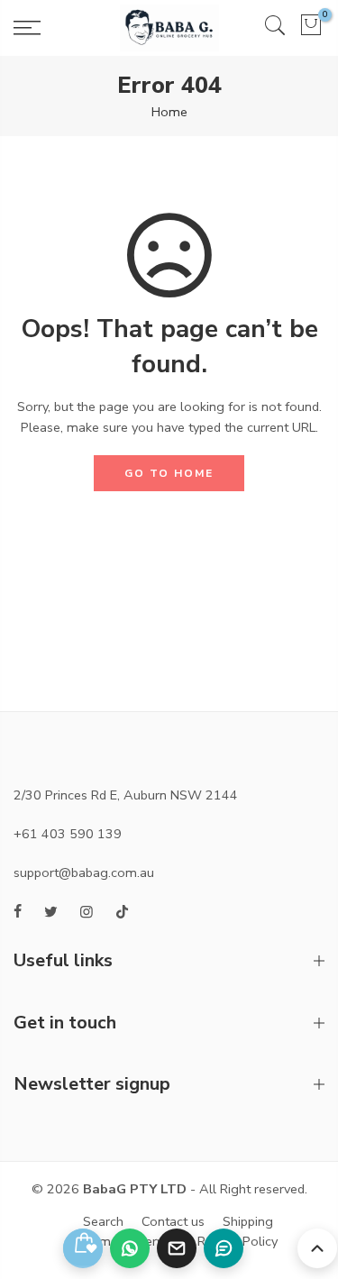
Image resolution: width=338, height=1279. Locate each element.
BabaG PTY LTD (135, 1189)
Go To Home (169, 473)
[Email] (176, 1248)
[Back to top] (317, 1248)
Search (103, 1221)
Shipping (248, 1221)
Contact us (173, 1221)
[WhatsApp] (130, 1248)
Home (169, 112)
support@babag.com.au (84, 872)
